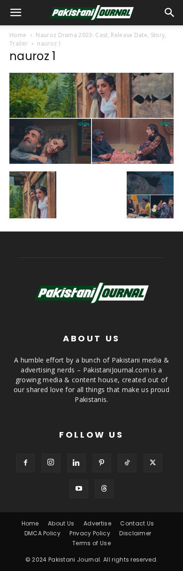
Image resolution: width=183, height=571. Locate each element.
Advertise (97, 523)
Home (17, 35)
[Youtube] (78, 488)
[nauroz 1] (91, 161)
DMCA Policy (42, 533)
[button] (170, 12)
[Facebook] (25, 463)
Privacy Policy (89, 533)
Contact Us (137, 523)
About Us (61, 523)
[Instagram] (51, 463)
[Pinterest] (101, 463)
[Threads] (104, 488)
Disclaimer (135, 533)
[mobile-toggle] (16, 12)
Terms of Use (91, 543)
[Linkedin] (76, 463)
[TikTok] (127, 463)
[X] (153, 463)
